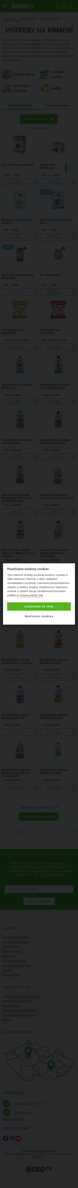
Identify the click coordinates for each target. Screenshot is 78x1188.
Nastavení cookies (39, 616)
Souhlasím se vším (39, 606)
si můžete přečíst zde (30, 595)
